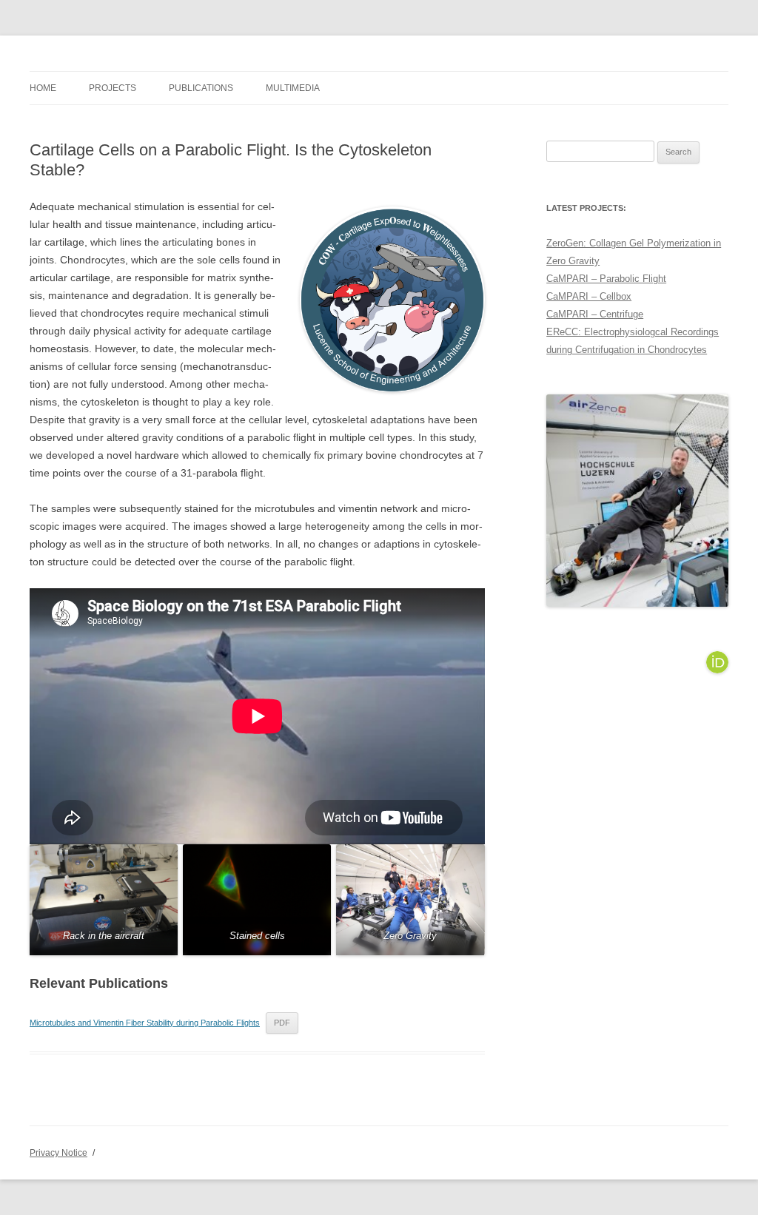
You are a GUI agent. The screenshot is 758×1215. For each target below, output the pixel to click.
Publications (201, 88)
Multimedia (293, 88)
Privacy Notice (58, 1153)
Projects (112, 88)
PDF (282, 1022)
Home (43, 88)
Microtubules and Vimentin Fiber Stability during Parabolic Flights (145, 1022)
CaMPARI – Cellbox (588, 296)
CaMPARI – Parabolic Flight (606, 278)
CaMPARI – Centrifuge (594, 314)
